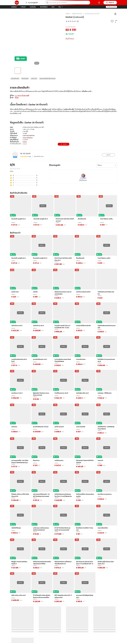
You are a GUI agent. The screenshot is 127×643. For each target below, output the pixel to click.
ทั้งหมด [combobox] (100, 165)
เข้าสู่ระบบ (111, 3)
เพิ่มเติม (65, 144)
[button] (111, 7)
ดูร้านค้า (108, 155)
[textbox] (63, 126)
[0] (99, 2)
